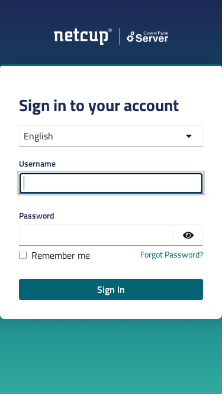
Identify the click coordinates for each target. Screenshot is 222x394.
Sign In (111, 289)
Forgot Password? (171, 254)
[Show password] (188, 235)
